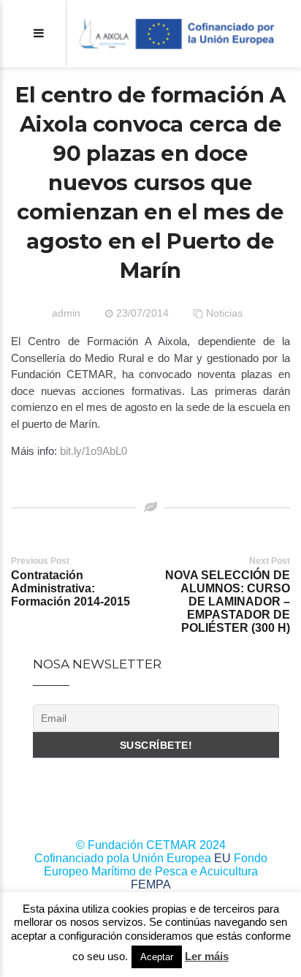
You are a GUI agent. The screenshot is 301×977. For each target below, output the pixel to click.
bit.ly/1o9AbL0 (93, 451)
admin (66, 313)
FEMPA (151, 884)
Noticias (224, 313)
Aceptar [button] (156, 956)
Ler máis (207, 956)
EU (222, 858)
